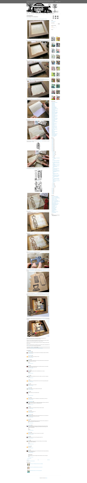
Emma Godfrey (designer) (55, 115)
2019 (52, 145)
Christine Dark (53, 105)
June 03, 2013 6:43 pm (30, 385)
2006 (52, 193)
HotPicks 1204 (32, 168)
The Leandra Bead (54, 212)
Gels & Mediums (53, 208)
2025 (52, 139)
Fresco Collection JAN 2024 (55, 196)
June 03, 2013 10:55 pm (30, 430)
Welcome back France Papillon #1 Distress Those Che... (56, 176)
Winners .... (54, 159)
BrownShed (32, 79)
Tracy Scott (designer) (54, 135)
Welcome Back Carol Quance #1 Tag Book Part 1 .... (56, 171)
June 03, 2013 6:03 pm (30, 353)
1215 (47, 293)
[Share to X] (36, 347)
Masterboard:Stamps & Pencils (55, 203)
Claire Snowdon (53, 106)
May (53, 183)
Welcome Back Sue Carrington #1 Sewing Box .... (56, 181)
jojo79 (29, 391)
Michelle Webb (30, 351)
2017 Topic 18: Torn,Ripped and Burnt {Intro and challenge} (36, 463)
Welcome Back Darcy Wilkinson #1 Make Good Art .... (56, 166)
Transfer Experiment (54, 209)
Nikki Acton (53, 130)
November (54, 152)
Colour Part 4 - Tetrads (54, 199)
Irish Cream (35, 293)
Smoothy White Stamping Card (39, 119)
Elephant (42, 270)
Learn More (56, 1)
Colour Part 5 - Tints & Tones (55, 200)
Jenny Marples (30, 414)
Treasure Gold (41, 80)
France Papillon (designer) (55, 118)
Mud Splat (29, 79)
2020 (52, 144)
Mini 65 (31, 141)
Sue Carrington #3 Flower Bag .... (56, 178)
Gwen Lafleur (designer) (54, 119)
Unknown (29, 410)
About (29, 13)
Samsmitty (29, 432)
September (54, 154)
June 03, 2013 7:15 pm (30, 399)
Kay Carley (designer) (54, 123)
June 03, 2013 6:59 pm (30, 395)
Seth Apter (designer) (54, 134)
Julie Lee (29, 397)
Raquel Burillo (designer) (54, 131)
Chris (28, 436)
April (53, 184)
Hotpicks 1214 (44, 293)
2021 (52, 143)
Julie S (29, 375)
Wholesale (47, 13)
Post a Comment (29, 458)
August (53, 155)
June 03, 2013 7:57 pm (30, 404)
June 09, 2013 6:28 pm (30, 452)
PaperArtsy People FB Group (38, 13)
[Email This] (35, 347)
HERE (28, 345)
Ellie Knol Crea (53, 114)
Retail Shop (44, 13)
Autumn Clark (53, 104)
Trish (28, 406)
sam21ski (29, 359)
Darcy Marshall (30, 355)
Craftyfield (29, 387)
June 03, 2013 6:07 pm (30, 363)
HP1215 (38, 169)
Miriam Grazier (53, 129)
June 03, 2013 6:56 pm (30, 389)
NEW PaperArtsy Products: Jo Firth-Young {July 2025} (36, 470)
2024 (52, 140)
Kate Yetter (53, 122)
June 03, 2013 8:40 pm (30, 412)
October (54, 153)
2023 (52, 141)
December (54, 151)
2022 (52, 142)
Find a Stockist (32, 13)
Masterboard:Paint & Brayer (55, 204)
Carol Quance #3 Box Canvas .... (56, 168)
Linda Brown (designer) (54, 127)
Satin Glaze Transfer (54, 207)
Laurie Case (53, 125)
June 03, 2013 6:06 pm (30, 357)
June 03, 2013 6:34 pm (30, 381)
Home (27, 13)
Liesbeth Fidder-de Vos (54, 126)
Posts (52, 26)
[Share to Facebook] (37, 347)
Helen (28, 365)
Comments (53, 27)
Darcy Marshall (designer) (55, 110)
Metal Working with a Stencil (55, 211)
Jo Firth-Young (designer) (54, 121)
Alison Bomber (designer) (54, 102)
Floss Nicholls (53, 117)
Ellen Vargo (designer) (54, 113)
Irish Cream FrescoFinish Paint (37, 60)
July (53, 156)
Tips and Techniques (51, 13)
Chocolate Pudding (46, 270)
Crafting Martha (53, 109)
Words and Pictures (30, 401)
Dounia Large (53, 111)
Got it (59, 1)
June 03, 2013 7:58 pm (30, 408)
